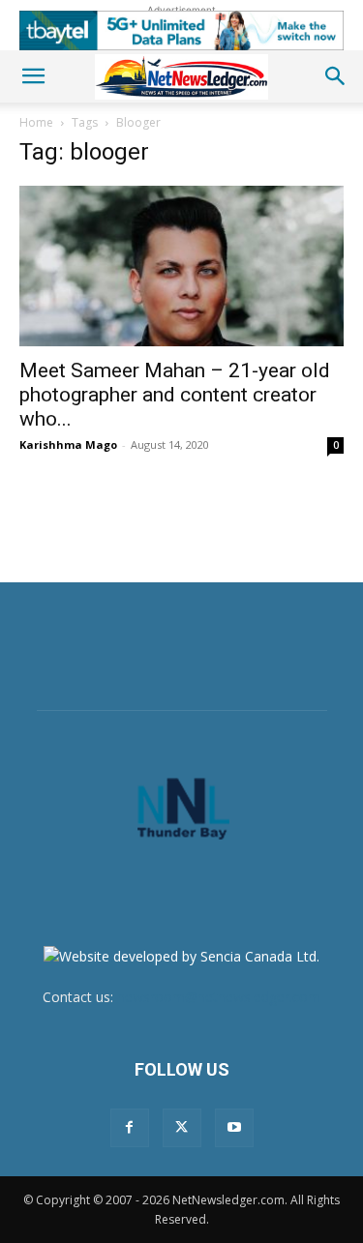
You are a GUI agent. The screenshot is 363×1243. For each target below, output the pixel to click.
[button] (33, 76)
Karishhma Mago (68, 444)
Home (36, 122)
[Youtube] (234, 1128)
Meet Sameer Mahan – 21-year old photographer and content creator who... (174, 394)
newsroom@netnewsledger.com (218, 997)
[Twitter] (182, 1128)
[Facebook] (129, 1128)
